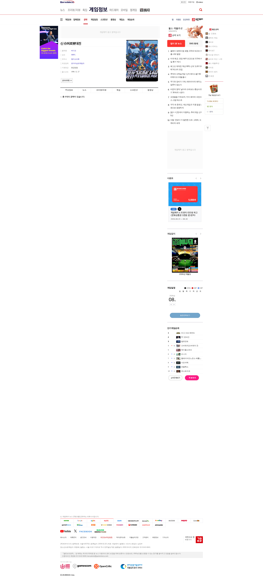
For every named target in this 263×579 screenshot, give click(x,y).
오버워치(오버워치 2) (189, 346)
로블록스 (184, 367)
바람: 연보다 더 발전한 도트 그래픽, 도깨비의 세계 (185, 121)
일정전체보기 (185, 315)
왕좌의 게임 (213, 38)
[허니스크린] (107, 525)
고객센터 (145, 537)
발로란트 (184, 341)
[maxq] (184, 521)
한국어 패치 (213, 72)
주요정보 (69, 90)
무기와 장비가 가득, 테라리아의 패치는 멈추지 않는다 (186, 83)
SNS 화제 (193, 43)
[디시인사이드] (159, 525)
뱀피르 (211, 42)
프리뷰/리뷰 (101, 90)
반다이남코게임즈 (77, 63)
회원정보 (155, 537)
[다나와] (146, 521)
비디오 (73, 51)
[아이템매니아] (80, 525)
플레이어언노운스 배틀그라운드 (194, 358)
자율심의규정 (133, 537)
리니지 (184, 354)
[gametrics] (67, 525)
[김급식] (93, 525)
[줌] (120, 521)
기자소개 (165, 537)
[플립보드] (133, 525)
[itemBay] (159, 521)
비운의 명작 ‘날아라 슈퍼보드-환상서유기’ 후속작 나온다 (186, 91)
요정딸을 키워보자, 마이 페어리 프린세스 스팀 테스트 (186, 98)
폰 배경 (211, 76)
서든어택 (184, 363)
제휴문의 (73, 537)
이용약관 (93, 537)
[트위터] (76, 531)
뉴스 (84, 90)
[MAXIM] (172, 521)
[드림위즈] (196, 521)
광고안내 (83, 537)
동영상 (150, 90)
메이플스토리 (186, 350)
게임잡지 (171, 233)
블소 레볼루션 (213, 63)
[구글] (80, 521)
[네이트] (107, 521)
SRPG (73, 55)
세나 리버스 (213, 46)
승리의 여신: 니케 (215, 59)
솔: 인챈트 (212, 34)
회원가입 (191, 2)
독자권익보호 (120, 537)
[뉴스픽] (120, 525)
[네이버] (67, 521)
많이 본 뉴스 (176, 43)
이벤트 (170, 178)
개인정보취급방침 (106, 537)
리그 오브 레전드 (188, 333)
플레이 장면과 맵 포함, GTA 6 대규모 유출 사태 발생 (186, 52)
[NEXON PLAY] (133, 521)
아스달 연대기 (213, 55)
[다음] (93, 521)
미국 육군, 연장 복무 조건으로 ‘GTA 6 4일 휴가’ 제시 (186, 60)
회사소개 (63, 537)
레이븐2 (211, 51)
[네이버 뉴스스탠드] (102, 531)
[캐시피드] (146, 525)
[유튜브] (67, 531)
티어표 (211, 68)
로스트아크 (185, 371)
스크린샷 (134, 90)
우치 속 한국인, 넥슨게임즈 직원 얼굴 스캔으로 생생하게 (186, 106)
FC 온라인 (185, 337)
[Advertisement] (110, 32)
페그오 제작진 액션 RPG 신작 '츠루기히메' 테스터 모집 (186, 68)
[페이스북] (87, 531)
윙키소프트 (75, 59)
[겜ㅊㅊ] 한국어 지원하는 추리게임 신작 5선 (186, 114)
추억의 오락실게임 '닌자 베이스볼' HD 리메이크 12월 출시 (185, 75)
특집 (118, 90)
